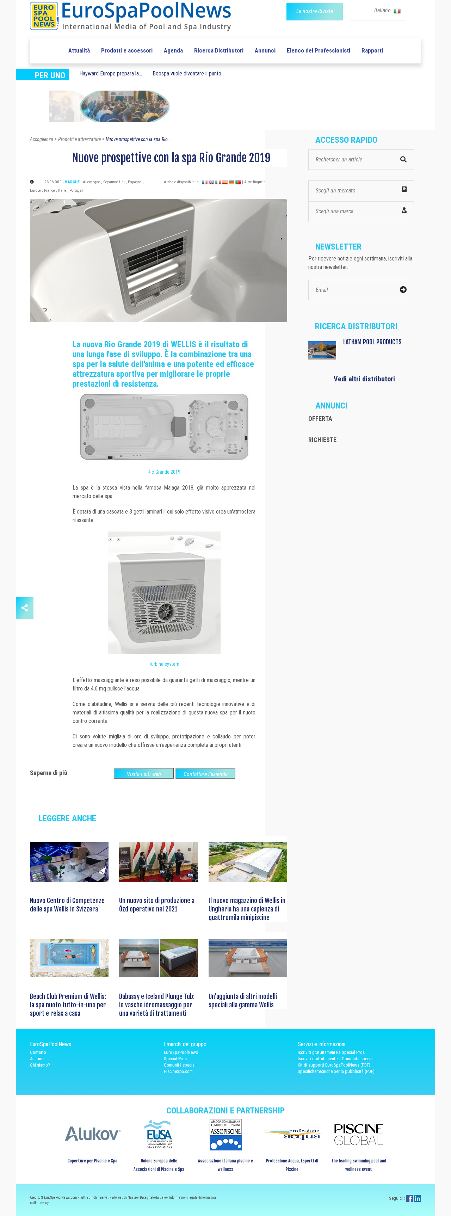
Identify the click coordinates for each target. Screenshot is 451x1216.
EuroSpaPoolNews (181, 1052)
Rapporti (372, 50)
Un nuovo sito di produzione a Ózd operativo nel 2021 (156, 905)
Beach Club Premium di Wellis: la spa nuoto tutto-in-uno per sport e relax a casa (68, 1005)
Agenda (173, 50)
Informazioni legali (183, 1197)
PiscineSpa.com (178, 1071)
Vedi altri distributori (364, 379)
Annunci (265, 50)
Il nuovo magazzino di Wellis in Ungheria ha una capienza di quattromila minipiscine (247, 909)
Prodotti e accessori (127, 50)
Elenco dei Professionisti (318, 50)
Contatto (38, 1052)
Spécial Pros (175, 1058)
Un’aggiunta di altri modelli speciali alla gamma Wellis (243, 1001)
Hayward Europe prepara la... (110, 73)
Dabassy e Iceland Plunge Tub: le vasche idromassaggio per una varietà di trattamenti (156, 1005)
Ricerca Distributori (218, 50)
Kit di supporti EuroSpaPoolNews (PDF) (334, 1065)
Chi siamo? (40, 1065)
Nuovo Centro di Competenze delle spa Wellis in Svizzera (67, 905)
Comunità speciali (180, 1065)
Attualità (79, 50)
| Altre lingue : (253, 182)
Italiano (383, 10)
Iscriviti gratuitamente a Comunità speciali (336, 1058)
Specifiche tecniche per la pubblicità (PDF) (336, 1071)
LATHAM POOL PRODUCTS (372, 342)
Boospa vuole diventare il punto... (188, 73)
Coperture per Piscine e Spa (92, 1160)
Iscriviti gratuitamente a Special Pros (331, 1052)
